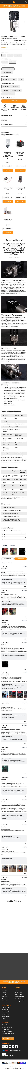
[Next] (25, 22)
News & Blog (5, 1009)
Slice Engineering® (15, 1067)
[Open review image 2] (12, 611)
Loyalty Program (19, 992)
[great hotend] (22, 551)
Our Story (17, 990)
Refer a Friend (18, 994)
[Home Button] (14, 2)
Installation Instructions (9, 507)
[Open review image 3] (20, 694)
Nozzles (4, 992)
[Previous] (3, 22)
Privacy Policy (5, 1029)
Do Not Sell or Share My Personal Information (14, 1068)
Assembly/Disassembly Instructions (12, 510)
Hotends (4, 990)
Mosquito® (14, 471)
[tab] (5, 545)
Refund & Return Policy (8, 1033)
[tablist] (14, 545)
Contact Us (5, 1025)
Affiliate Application (19, 1001)
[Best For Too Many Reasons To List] (5, 551)
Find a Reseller (18, 999)
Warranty (4, 1036)
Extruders (4, 996)
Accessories (5, 999)
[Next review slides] (25, 552)
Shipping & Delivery (7, 1031)
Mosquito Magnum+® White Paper (11, 516)
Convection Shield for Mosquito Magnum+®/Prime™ (14, 397)
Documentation (6, 1016)
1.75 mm (17, 424)
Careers (4, 1018)
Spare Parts (5, 1001)
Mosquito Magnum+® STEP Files (10, 513)
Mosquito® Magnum (23, 471)
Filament (4, 994)
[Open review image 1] (5, 611)
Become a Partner (19, 996)
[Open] (2, 2)
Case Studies (5, 1014)
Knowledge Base (6, 1012)
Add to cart (14, 100)
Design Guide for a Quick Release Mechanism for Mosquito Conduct (11, 520)
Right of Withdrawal (8, 1038)
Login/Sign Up (5, 1007)
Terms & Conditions (7, 1027)
